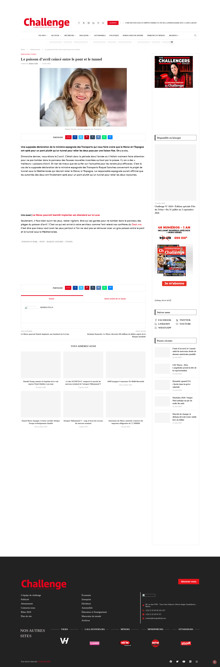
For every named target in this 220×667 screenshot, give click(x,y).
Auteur (51, 299)
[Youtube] (98, 23)
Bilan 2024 (26, 612)
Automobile (87, 608)
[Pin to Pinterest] (86, 137)
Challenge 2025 (44, 661)
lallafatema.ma (95, 629)
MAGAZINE (84, 35)
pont (42, 242)
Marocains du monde (91, 616)
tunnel (69, 242)
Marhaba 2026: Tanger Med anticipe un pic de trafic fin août (183, 400)
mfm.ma (125, 629)
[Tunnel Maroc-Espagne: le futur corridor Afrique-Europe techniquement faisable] (41, 404)
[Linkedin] (93, 23)
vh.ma (64, 629)
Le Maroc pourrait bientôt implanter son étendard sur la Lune (66, 214)
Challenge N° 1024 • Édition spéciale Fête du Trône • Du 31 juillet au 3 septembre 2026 (175, 209)
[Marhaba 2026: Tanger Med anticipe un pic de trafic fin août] (162, 401)
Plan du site (26, 616)
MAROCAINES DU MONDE (133, 35)
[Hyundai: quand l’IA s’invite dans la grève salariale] (162, 385)
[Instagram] (88, 23)
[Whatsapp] (103, 23)
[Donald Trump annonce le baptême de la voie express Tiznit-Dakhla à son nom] (41, 365)
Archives (86, 620)
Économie (86, 595)
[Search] (195, 36)
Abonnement (27, 603)
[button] (121, 23)
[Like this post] (69, 137)
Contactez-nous (28, 608)
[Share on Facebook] (75, 137)
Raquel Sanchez (55, 242)
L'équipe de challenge (31, 595)
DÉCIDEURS (69, 35)
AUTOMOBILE (100, 35)
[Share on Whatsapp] (104, 137)
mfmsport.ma (155, 629)
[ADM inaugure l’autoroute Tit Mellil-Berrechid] (126, 365)
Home (23, 49)
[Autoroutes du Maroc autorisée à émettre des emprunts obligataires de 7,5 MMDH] (126, 404)
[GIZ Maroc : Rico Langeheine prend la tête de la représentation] (162, 369)
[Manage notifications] (215, 662)
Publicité (25, 599)
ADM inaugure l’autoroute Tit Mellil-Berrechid (125, 381)
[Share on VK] (98, 137)
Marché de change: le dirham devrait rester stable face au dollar (184, 417)
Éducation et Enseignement (94, 612)
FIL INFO (42, 35)
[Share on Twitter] (80, 137)
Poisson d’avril (30, 242)
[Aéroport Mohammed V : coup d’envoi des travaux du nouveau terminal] (83, 404)
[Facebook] (79, 23)
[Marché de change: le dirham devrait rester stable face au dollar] (162, 418)
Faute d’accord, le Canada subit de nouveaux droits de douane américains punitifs (184, 351)
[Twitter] (84, 23)
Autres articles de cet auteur (115, 299)
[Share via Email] (110, 137)
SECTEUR (55, 35)
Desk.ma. (137, 224)
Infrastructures (35, 49)
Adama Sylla (33, 64)
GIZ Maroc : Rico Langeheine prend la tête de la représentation (184, 368)
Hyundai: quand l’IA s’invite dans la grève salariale (182, 384)
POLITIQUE (114, 35)
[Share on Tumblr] (92, 137)
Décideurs (86, 603)
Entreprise (86, 599)
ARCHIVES (173, 35)
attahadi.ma (185, 629)
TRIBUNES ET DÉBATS (156, 35)
